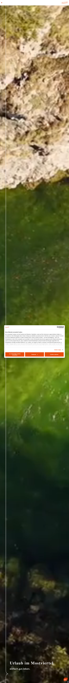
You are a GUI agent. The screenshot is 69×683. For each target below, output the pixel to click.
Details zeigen (57, 349)
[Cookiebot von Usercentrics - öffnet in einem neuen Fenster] (58, 327)
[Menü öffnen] (1, 2)
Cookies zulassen (54, 354)
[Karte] (4, 2)
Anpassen (33, 354)
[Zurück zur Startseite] (65, 2)
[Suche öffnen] (7, 2)
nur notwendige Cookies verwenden (15, 354)
